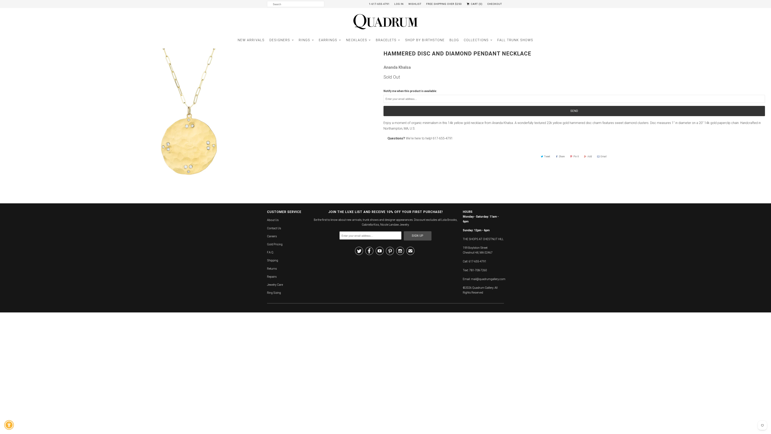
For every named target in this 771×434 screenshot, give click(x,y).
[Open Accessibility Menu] (9, 425)
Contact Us (274, 228)
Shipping (272, 260)
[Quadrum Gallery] (385, 21)
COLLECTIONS (476, 40)
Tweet (547, 156)
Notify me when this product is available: (410, 91)
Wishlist (414, 3)
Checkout (494, 3)
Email (604, 156)
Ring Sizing (274, 292)
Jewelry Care (275, 284)
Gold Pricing (274, 244)
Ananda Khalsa (397, 67)
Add (589, 156)
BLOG (454, 40)
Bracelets (386, 40)
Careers (272, 236)
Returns (272, 268)
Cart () (476, 3)
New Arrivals (251, 40)
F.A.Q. (270, 252)
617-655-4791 (443, 138)
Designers (279, 40)
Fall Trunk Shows (515, 40)
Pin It (576, 156)
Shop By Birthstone (425, 40)
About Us (273, 220)
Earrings (328, 40)
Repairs (272, 276)
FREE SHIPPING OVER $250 (444, 3)
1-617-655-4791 (379, 3)
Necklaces (356, 40)
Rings (304, 40)
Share (562, 156)
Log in (399, 3)
